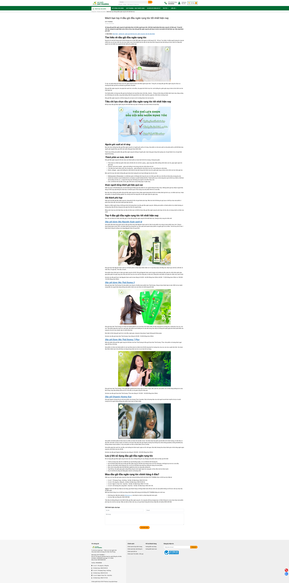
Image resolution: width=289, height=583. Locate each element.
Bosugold (120, 4)
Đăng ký (194, 547)
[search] (150, 2)
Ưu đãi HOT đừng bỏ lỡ (153, 8)
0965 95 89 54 (104, 568)
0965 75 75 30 (104, 578)
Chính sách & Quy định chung (135, 546)
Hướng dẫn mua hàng (151, 546)
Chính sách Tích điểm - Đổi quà (135, 554)
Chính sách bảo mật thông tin (135, 549)
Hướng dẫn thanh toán (151, 549)
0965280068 (171, 3)
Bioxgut (124, 4)
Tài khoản (184, 2)
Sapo (116, 581)
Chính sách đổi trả (132, 551)
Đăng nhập (184, 3)
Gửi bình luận (144, 527)
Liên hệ (173, 8)
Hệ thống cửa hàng (118, 8)
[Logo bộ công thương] (171, 552)
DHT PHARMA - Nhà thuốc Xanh (135, 8)
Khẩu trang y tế (130, 4)
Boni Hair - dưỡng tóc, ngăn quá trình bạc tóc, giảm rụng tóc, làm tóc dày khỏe (134, 34)
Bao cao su (136, 4)
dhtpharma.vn (128, 495)
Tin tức (165, 8)
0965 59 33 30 (104, 573)
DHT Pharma (105, 581)
